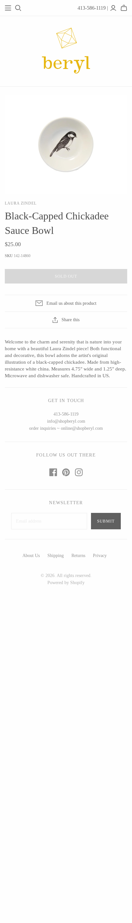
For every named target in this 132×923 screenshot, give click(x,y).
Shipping (55, 555)
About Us (31, 555)
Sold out (66, 276)
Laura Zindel (21, 203)
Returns (78, 555)
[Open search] (18, 8)
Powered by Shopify (66, 582)
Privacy (100, 555)
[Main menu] (8, 8)
